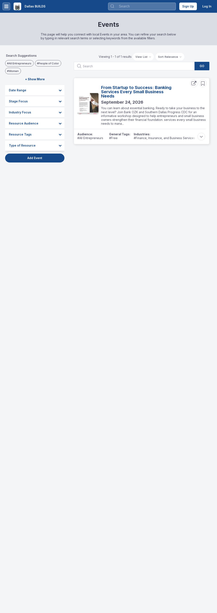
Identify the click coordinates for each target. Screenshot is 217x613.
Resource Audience (23, 123)
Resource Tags (20, 134)
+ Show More (35, 79)
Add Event (34, 158)
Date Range (17, 90)
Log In (206, 6)
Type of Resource (22, 145)
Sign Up (188, 6)
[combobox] (142, 6)
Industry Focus (20, 112)
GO (202, 66)
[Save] (203, 83)
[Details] (194, 83)
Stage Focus (18, 101)
